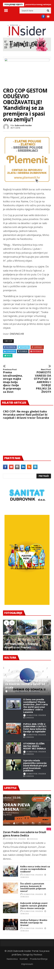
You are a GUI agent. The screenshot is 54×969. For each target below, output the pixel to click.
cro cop (8, 341)
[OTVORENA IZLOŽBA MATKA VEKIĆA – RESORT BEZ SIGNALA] (13, 748)
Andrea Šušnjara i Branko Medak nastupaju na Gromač (33, 923)
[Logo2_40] (27, 508)
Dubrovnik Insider (23, 125)
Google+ (38, 347)
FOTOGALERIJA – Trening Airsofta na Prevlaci (21, 645)
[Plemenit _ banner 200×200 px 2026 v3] (27, 182)
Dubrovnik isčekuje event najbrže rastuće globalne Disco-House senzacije (34, 906)
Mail (9, 356)
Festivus (37, 954)
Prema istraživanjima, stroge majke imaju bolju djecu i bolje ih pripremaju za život (12, 380)
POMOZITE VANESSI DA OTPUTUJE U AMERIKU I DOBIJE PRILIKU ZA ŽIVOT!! (42, 380)
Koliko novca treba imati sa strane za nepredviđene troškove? (35, 869)
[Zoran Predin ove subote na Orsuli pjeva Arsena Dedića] (27, 810)
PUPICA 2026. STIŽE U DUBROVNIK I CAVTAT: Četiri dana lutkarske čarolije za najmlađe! (35, 728)
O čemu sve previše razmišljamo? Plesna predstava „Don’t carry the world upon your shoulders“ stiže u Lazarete (35, 705)
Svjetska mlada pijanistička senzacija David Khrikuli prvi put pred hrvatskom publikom (35, 765)
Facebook (11, 347)
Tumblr (23, 351)
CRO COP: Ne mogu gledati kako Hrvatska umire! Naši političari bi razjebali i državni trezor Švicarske (26, 414)
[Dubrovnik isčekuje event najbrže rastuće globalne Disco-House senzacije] (10, 907)
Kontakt (24, 958)
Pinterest (37, 351)
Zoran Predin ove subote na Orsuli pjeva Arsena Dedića (24, 833)
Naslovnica (12, 958)
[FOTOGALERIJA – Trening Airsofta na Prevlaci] (27, 635)
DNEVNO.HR (17, 333)
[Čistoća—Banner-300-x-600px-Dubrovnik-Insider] (27, 604)
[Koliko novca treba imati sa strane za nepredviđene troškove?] (10, 871)
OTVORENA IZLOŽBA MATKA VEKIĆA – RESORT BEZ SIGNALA (34, 746)
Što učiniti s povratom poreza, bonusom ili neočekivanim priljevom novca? (33, 887)
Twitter (25, 347)
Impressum (27, 963)
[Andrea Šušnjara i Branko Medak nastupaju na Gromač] (10, 924)
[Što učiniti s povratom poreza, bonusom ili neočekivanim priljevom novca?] (10, 888)
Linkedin (10, 351)
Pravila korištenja (38, 958)
